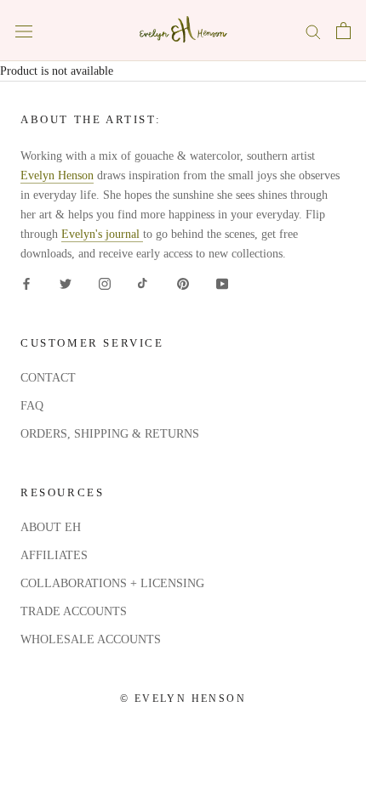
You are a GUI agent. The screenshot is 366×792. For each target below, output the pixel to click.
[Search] (313, 31)
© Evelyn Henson (183, 698)
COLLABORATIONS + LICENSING (112, 583)
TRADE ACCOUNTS (73, 611)
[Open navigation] (23, 31)
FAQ (31, 405)
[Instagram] (105, 282)
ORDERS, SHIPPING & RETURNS (109, 433)
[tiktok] (144, 282)
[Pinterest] (183, 282)
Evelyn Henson (57, 175)
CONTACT (48, 377)
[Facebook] (26, 282)
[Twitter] (65, 282)
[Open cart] (343, 30)
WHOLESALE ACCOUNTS (90, 639)
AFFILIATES (54, 555)
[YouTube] (222, 282)
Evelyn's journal (102, 234)
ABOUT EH (50, 527)
